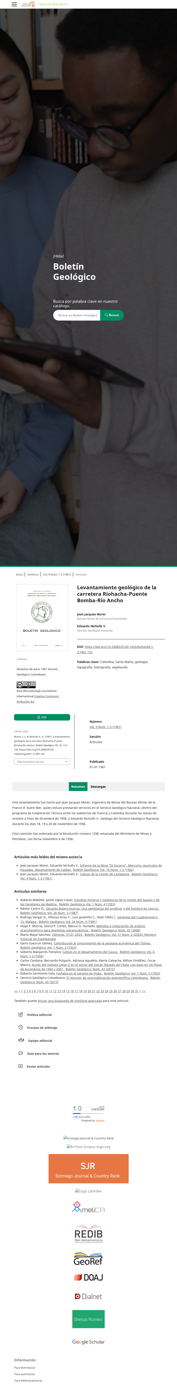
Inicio (19, 574)
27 (119, 991)
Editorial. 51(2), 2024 (67, 935)
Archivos (32, 574)
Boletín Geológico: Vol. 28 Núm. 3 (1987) (49, 913)
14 (63, 991)
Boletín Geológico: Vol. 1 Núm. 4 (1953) (87, 904)
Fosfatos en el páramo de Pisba (79, 973)
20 (89, 991)
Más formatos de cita (30, 762)
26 (115, 991)
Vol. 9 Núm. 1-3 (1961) (57, 574)
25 (111, 991)
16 (72, 991)
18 (80, 991)
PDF (44, 717)
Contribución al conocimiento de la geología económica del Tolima (102, 943)
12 (55, 991)
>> (143, 991)
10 (46, 991)
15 (68, 991)
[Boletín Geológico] (88, 1146)
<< (16, 991)
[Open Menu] (14, 4)
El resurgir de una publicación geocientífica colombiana (107, 978)
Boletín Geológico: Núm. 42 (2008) (115, 930)
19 (85, 991)
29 (128, 991)
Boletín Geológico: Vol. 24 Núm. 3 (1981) (68, 922)
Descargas (98, 787)
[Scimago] (88, 1138)
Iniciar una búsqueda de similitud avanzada (70, 1001)
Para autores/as (24, 1374)
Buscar (113, 315)
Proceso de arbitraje (42, 1028)
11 (50, 991)
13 (59, 991)
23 (102, 991)
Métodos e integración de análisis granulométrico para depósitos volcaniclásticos (82, 928)
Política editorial (39, 1015)
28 (124, 991)
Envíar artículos (38, 1066)
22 (98, 991)
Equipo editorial (40, 1041)
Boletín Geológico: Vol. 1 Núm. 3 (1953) (132, 973)
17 (76, 991)
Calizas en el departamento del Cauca (90, 952)
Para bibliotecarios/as (28, 1380)
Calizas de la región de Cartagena (105, 874)
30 (132, 991)
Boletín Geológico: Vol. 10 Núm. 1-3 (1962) (103, 870)
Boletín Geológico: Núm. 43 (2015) (90, 969)
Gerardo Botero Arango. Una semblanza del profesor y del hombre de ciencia (102, 908)
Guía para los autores (43, 1053)
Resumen (78, 787)
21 (93, 991)
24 (106, 991)
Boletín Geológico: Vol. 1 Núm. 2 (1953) (48, 947)
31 (137, 991)
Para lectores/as (24, 1368)
